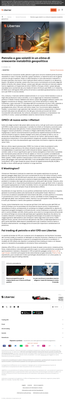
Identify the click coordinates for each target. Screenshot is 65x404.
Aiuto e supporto (38, 385)
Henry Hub (56, 253)
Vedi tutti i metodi (32, 343)
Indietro (6, 70)
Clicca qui (6, 4)
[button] (62, 10)
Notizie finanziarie (21, 17)
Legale (24, 385)
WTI (57, 251)
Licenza (30, 385)
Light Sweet (6, 253)
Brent (54, 251)
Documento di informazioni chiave (32, 387)
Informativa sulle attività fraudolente (32, 390)
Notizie (9, 17)
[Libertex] (6, 10)
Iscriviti (53, 10)
